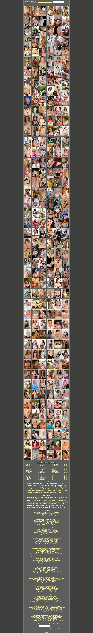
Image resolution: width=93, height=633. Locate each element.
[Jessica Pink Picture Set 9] (58, 374)
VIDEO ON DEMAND (46, 461)
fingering (46, 485)
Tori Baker (60, 507)
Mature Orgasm (58, 455)
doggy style (36, 485)
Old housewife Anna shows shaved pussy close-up (46, 618)
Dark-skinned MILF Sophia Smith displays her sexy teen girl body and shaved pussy (46, 607)
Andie (35, 498)
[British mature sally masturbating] (58, 414)
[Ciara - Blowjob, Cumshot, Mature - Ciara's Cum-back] (35, 374)
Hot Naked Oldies (35, 152)
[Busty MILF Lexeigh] (27, 11)
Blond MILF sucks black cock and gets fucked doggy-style (46, 512)
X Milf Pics (55, 468)
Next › (54, 462)
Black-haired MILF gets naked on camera (46, 585)
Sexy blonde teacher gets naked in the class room (46, 591)
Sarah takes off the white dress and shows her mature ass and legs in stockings (46, 620)
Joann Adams (65, 502)
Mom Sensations (50, 455)
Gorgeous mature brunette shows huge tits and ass (46, 619)
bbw (38, 483)
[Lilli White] (42, 61)
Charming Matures (35, 304)
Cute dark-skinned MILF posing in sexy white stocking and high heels (46, 608)
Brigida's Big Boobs (58, 304)
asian (28, 483)
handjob (32, 487)
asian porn (43, 629)
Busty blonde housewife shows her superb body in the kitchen (46, 621)
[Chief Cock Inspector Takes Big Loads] (65, 223)
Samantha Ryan (42, 507)
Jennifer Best (58, 502)
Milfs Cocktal (35, 455)
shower (49, 490)
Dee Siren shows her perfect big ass (46, 547)
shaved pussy (36, 490)
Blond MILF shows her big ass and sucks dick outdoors (46, 521)
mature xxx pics (51, 629)
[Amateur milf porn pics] (65, 21)
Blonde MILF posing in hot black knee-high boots (46, 589)
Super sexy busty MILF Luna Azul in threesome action (46, 514)
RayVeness (51, 505)
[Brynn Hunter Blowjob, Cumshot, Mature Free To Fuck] (50, 404)
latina (63, 487)
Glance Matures (55, 473)
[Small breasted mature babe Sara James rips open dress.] (65, 253)
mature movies (47, 628)
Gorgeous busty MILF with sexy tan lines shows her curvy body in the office (46, 556)
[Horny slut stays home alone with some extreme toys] (58, 101)
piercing (64, 488)
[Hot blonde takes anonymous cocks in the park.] (58, 41)
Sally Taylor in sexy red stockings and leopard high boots (46, 602)
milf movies (43, 628)
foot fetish (56, 485)
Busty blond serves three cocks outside (46, 518)
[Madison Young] (50, 163)
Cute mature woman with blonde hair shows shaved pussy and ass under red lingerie (46, 578)
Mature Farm (65, 455)
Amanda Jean (51, 497)
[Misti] (65, 121)
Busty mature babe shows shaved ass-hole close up (46, 558)
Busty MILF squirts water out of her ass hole (46, 541)
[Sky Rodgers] (42, 51)
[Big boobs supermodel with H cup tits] (50, 344)
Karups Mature (42, 445)
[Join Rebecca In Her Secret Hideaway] (35, 394)
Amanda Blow (44, 497)
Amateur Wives (35, 293)
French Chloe (41, 502)
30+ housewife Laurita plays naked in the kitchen (46, 590)
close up (29, 485)
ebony (41, 485)
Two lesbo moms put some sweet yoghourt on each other (46, 597)
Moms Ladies (27, 293)
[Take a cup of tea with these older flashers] (58, 233)
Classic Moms (55, 469)
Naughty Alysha (44, 505)
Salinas (56, 505)
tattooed (43, 492)
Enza (34, 502)
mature (40, 488)
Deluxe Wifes (65, 293)
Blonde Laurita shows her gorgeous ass (46, 562)
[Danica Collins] (27, 344)
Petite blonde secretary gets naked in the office (46, 573)
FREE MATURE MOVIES (38, 461)
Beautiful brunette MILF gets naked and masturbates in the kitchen (46, 617)
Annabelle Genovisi (49, 498)
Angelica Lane (41, 498)
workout (59, 492)
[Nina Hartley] (27, 91)
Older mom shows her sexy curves (46, 525)
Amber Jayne (64, 497)
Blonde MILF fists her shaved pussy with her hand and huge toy (46, 548)
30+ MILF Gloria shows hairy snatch (46, 612)
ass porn (40, 629)
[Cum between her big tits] (35, 243)
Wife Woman (42, 152)
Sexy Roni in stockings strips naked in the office (46, 550)
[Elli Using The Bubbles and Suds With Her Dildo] (50, 183)
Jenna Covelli (51, 502)
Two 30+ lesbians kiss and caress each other (46, 564)
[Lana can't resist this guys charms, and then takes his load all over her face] (27, 163)
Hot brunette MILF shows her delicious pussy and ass (46, 595)
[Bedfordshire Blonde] (50, 41)
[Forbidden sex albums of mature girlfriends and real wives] (35, 203)
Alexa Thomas (37, 497)
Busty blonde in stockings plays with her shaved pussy (46, 515)
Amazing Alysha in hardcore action (46, 534)
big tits (42, 483)
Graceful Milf (42, 304)
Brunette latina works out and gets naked (46, 596)
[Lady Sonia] (27, 51)
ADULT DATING (56, 461)
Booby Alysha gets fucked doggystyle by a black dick (46, 542)
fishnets (52, 485)
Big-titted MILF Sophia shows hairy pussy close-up (46, 568)
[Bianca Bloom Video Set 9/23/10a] (27, 434)
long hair (34, 488)
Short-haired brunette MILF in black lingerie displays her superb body (46, 609)
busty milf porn (39, 628)
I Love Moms (65, 304)
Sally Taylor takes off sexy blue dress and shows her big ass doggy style (46, 571)
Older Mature (27, 304)
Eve (36, 502)
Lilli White (54, 503)
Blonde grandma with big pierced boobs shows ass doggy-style (46, 615)
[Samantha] (50, 364)
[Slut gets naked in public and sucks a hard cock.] (65, 434)
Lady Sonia (44, 503)
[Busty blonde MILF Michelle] (35, 183)
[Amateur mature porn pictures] (58, 11)
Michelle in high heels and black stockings (46, 528)
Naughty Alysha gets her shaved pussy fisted (46, 529)
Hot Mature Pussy (65, 152)
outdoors (52, 488)
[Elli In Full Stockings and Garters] (65, 51)
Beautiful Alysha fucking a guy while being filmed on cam (46, 552)
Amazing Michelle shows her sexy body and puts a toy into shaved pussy (46, 554)
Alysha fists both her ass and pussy (46, 523)
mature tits (34, 628)
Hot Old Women (50, 142)
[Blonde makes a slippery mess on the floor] (50, 21)
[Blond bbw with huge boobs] (58, 223)
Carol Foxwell (34, 500)
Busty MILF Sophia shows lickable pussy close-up (46, 599)
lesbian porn (47, 629)
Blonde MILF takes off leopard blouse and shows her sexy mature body (46, 611)
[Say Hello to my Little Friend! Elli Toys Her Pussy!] (65, 193)
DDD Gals (27, 445)
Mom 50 (42, 142)
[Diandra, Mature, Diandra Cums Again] (42, 404)
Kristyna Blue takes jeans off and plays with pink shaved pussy (46, 600)
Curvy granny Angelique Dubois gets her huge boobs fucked (46, 557)
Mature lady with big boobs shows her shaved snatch (46, 569)
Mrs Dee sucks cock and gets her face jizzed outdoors (46, 531)
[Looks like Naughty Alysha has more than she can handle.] (42, 11)
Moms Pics (35, 445)
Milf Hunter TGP (56, 472)
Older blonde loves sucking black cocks (46, 544)
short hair (44, 490)
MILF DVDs (51, 461)
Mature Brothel (58, 142)
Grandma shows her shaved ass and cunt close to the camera (46, 614)
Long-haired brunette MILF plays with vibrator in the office (46, 606)
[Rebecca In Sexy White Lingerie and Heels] (42, 253)
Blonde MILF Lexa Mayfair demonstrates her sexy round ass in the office (46, 553)
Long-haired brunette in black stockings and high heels (46, 598)
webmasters (46, 632)
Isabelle (46, 502)
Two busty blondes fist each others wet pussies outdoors (46, 520)
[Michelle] (42, 81)
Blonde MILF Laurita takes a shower (46, 559)
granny (61, 485)
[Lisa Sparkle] (35, 354)
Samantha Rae (35, 507)
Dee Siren (64, 500)
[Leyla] (42, 193)
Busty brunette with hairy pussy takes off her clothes (46, 581)
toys (47, 492)
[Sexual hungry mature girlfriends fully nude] (35, 173)
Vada (64, 507)
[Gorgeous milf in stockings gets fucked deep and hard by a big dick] (42, 223)
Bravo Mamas (55, 471)
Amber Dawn (57, 497)
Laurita (50, 503)
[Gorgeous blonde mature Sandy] (42, 434)
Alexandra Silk (30, 497)
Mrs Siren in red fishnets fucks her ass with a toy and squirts (46, 546)
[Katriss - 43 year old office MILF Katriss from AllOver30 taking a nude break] (42, 111)
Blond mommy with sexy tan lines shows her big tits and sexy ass (46, 538)
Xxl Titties (58, 152)
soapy (59, 490)
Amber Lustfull (30, 498)
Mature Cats (58, 293)
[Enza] (35, 334)
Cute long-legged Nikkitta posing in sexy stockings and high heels (46, 623)
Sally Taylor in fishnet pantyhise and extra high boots (46, 586)
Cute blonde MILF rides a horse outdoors (46, 580)
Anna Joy (56, 498)
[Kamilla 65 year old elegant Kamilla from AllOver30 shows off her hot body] (42, 424)
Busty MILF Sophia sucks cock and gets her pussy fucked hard (46, 560)
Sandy (48, 507)
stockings (65, 490)
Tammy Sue (54, 507)
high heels (51, 487)
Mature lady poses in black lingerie (46, 527)
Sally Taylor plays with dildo (46, 570)
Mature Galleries (50, 152)
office (48, 488)
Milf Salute (50, 304)
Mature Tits (27, 142)
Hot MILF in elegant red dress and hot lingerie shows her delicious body (46, 601)
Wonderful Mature (42, 455)
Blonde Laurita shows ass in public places (46, 577)
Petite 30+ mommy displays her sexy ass (46, 561)
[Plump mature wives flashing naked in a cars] (58, 51)
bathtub (35, 483)
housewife (58, 487)
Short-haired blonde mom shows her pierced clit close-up (46, 604)
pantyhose (58, 488)
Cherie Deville (47, 500)
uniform (52, 492)
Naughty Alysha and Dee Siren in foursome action (46, 540)
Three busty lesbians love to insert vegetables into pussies (46, 522)
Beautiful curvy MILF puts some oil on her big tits (46, 605)
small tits (55, 490)
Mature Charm (55, 465)
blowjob (53, 483)
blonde (48, 483)
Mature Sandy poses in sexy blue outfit (46, 537)
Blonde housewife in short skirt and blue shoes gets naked (46, 572)
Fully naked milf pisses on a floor (46, 516)
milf (44, 489)
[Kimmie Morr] (65, 61)
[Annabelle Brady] (35, 424)
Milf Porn (54, 467)
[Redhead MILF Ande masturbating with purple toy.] (42, 163)
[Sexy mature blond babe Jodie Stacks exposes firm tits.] (35, 384)
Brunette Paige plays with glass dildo (46, 587)
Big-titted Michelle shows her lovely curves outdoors (46, 539)
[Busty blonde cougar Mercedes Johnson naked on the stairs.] (42, 203)
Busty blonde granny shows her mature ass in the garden (46, 610)
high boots (43, 487)
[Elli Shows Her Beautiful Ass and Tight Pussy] (50, 131)
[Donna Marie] (27, 243)
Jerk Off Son (27, 455)
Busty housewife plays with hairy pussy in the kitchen (46, 582)
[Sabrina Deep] (65, 414)
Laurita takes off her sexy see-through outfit (46, 575)
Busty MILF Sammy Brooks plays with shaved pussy (46, 535)
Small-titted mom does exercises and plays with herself (46, 592)
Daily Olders (42, 293)
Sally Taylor (61, 505)
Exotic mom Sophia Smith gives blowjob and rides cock (46, 594)
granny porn (58, 628)
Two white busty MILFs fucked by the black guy (46, 533)
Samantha (29, 507)
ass (31, 483)
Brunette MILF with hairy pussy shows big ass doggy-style (46, 563)
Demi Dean (29, 502)
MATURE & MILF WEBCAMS (45, 2)
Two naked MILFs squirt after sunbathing (46, 524)
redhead (29, 490)
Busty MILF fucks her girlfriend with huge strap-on (46, 519)
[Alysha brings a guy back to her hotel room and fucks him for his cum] (27, 71)
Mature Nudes (35, 142)
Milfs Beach (55, 466)
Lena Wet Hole (50, 293)
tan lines (37, 492)
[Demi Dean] (50, 314)
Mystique (38, 505)
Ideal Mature (65, 445)
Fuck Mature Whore (65, 142)
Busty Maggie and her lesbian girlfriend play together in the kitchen (46, 616)
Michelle (33, 505)
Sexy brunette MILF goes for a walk (46, 551)
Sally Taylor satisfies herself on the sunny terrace (46, 583)
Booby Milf (27, 152)
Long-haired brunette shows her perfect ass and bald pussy (46, 576)
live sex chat (54, 628)
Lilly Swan (60, 503)
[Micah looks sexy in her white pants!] (27, 314)
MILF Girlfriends (50, 445)
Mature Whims (58, 445)
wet (55, 492)
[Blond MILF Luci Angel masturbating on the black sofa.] (27, 404)
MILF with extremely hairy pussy (46, 566)
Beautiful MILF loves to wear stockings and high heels (46, 549)
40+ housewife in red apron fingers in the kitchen (46, 567)
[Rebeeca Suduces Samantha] (58, 111)
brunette (62, 483)
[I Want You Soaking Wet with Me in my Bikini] (50, 11)
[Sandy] (65, 213)
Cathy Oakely (41, 500)
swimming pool (30, 492)
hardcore (37, 487)
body (57, 483)
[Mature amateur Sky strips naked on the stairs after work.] (35, 223)
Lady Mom (55, 470)
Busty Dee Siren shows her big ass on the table (46, 530)
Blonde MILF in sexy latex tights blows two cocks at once (46, 532)
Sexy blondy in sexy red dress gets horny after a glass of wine (46, 579)
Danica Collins (56, 500)
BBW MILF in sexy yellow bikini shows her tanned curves (46, 513)
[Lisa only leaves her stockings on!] (65, 324)
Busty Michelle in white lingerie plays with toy (46, 543)
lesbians (29, 488)
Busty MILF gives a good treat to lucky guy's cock (46, 588)
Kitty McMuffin (36, 503)
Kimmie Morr (30, 503)
